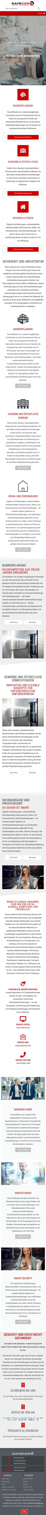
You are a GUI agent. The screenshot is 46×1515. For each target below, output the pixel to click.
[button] (40, 13)
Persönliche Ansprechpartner (23, 989)
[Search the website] (23, 8)
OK (24, 1511)
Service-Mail (23, 1042)
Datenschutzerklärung (35, 1503)
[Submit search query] (39, 8)
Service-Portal (23, 1024)
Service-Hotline (23, 1060)
